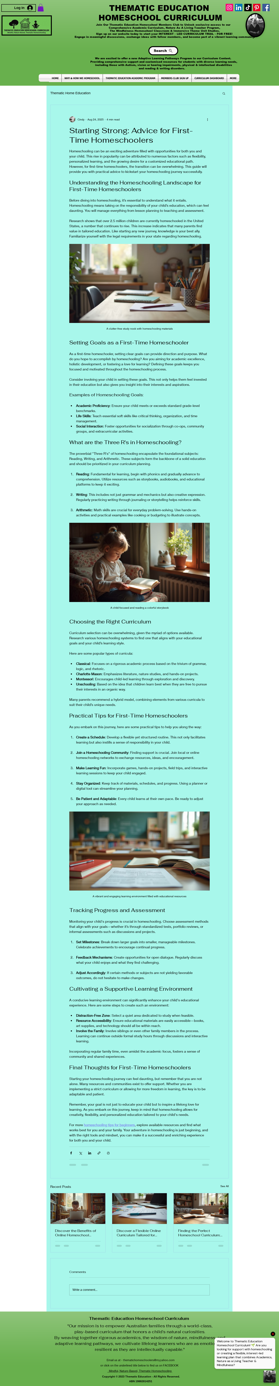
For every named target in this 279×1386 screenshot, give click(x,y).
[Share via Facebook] (71, 1158)
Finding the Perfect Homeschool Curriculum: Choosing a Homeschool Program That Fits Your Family (199, 1238)
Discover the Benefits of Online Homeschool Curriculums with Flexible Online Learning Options (76, 1238)
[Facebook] (266, 7)
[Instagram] (229, 7)
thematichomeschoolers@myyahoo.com (149, 1338)
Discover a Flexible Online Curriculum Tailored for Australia (139, 1238)
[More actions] (207, 119)
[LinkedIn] (238, 7)
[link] (40, 8)
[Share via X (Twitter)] (80, 1158)
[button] (224, 93)
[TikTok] (248, 7)
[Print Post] (108, 1158)
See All (224, 1191)
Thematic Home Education (70, 93)
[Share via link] (99, 1158)
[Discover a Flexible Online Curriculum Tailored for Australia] (139, 1214)
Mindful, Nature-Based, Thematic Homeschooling (139, 1349)
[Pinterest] (256, 7)
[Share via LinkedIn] (89, 1158)
